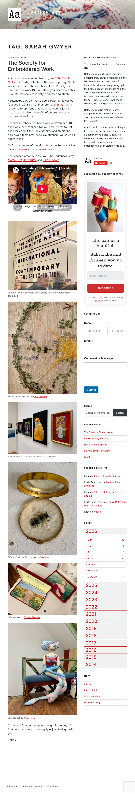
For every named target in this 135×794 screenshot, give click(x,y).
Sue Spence (40, 396)
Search (88, 405)
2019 (91, 628)
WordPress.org (92, 702)
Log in (87, 684)
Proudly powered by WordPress (42, 786)
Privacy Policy (14, 786)
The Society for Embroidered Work (31, 66)
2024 (91, 592)
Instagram (48, 149)
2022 (91, 607)
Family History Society (96, 438)
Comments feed (92, 696)
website (22, 149)
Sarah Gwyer (51, 160)
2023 (91, 599)
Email (88, 340)
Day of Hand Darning (95, 444)
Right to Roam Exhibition (97, 450)
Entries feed (90, 690)
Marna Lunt (15, 160)
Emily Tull (62, 104)
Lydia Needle (43, 557)
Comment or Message (98, 358)
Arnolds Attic (47, 12)
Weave (97, 511)
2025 (91, 585)
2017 (91, 643)
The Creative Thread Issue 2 (99, 432)
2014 (91, 664)
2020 (91, 621)
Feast (87, 457)
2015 (91, 657)
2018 (91, 635)
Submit (91, 389)
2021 (91, 614)
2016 (91, 650)
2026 (91, 531)
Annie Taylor (30, 718)
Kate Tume (30, 160)
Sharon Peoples (32, 617)
